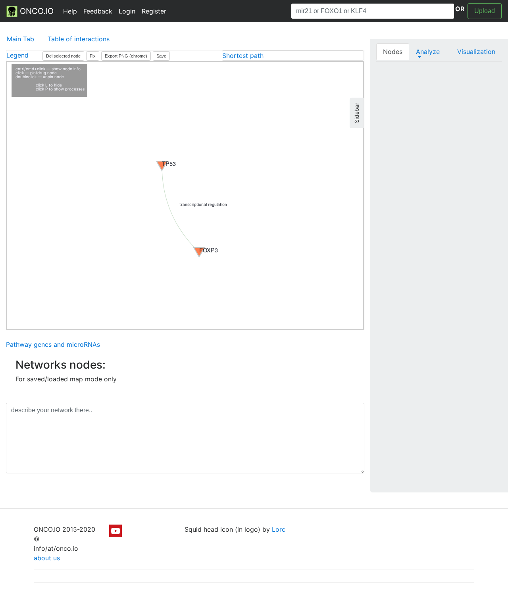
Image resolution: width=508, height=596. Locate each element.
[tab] (293, 55)
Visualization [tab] (476, 52)
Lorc (278, 529)
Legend (17, 55)
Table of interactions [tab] (79, 39)
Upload (484, 11)
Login (127, 11)
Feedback (97, 11)
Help (70, 11)
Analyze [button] (428, 52)
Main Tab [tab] (20, 39)
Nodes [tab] (392, 52)
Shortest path (243, 56)
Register (154, 11)
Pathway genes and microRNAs (53, 344)
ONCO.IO (35, 11)
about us (47, 558)
